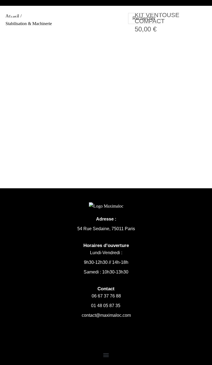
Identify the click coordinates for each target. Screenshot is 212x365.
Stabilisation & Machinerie (29, 23)
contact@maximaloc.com (106, 315)
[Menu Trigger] (14, 12)
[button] (106, 354)
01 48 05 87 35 (106, 305)
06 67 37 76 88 (106, 296)
